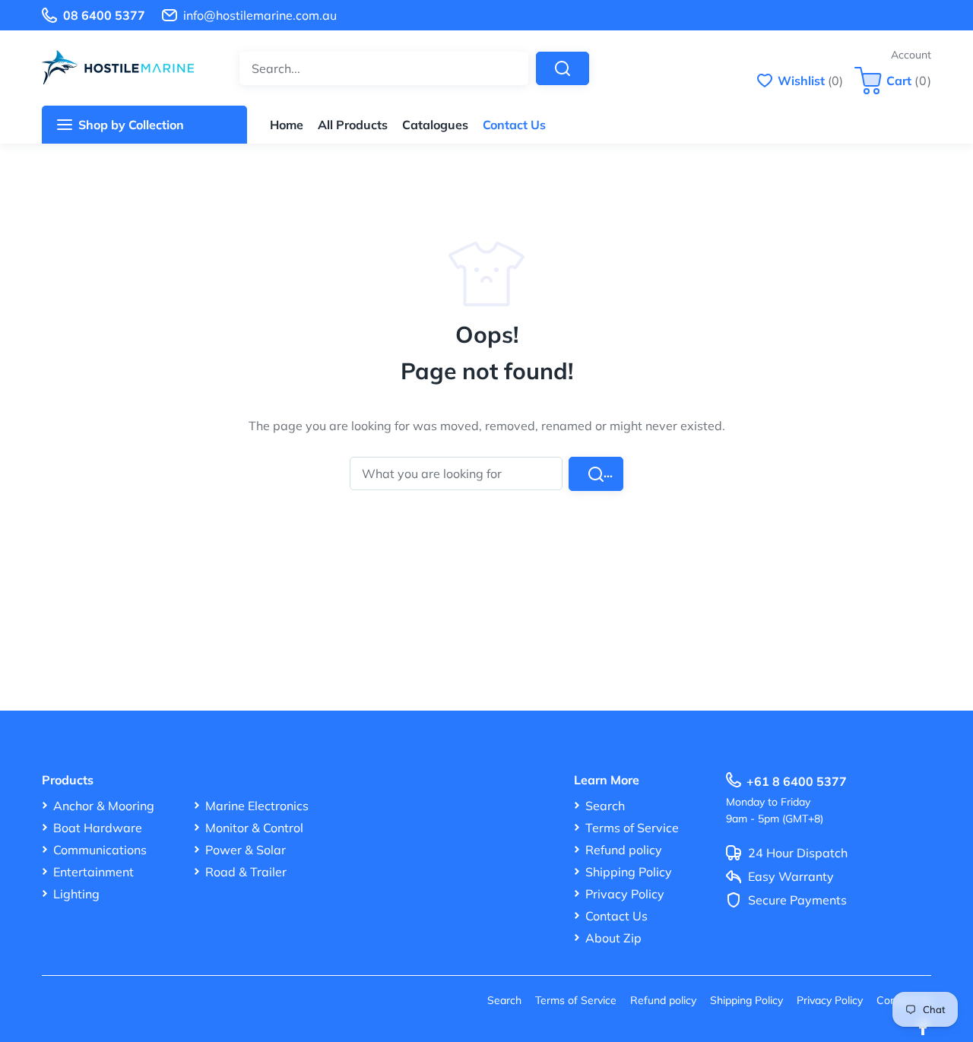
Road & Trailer (246, 871)
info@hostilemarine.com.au (260, 15)
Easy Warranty (791, 877)
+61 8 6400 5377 (796, 781)
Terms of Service (632, 827)
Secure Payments (797, 900)
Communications (100, 849)
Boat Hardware (97, 827)
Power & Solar (245, 849)
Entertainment (93, 871)
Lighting (76, 893)
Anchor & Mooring (103, 805)
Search (605, 805)
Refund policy (623, 849)
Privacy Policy (624, 893)
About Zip (613, 937)
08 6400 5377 (104, 15)
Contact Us (616, 915)
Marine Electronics (257, 805)
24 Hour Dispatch (798, 853)
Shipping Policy (628, 871)
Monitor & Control (254, 827)
